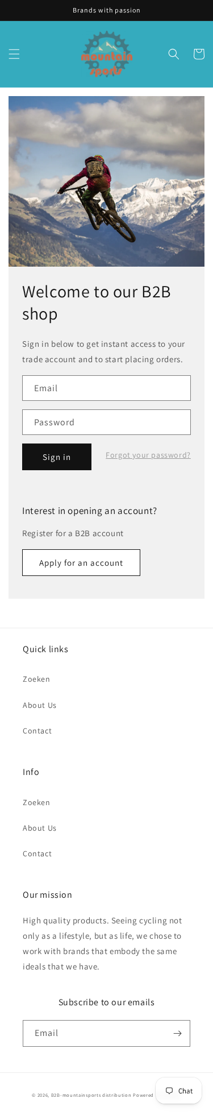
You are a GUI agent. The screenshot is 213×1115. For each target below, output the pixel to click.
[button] (14, 54)
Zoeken (37, 679)
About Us (40, 705)
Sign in (57, 456)
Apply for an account (81, 562)
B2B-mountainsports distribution (91, 1095)
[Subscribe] (177, 1033)
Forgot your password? (148, 455)
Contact (37, 731)
